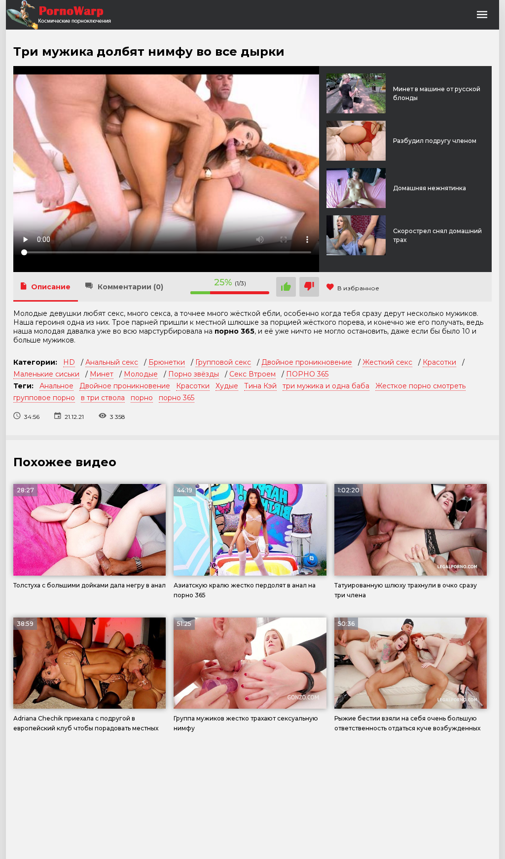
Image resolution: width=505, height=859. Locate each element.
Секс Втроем (252, 374)
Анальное (56, 385)
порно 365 (176, 397)
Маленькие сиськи (46, 374)
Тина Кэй (260, 385)
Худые (227, 385)
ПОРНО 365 (307, 374)
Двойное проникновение (306, 362)
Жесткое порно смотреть (420, 385)
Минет (101, 374)
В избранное (358, 288)
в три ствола (103, 397)
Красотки (439, 362)
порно (142, 397)
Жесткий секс (387, 362)
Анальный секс (111, 362)
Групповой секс (223, 362)
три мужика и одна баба (326, 385)
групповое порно (44, 397)
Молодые (141, 374)
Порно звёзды (193, 374)
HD (69, 362)
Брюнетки (166, 362)
